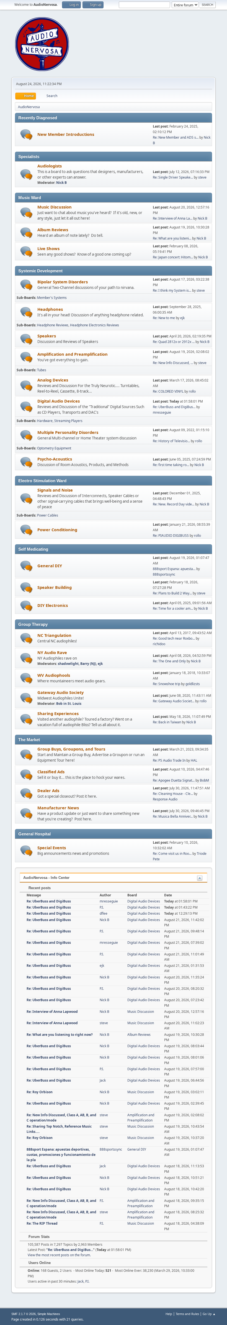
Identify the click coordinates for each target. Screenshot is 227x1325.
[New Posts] (26, 134)
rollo (192, 391)
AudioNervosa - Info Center (46, 878)
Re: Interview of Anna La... (172, 218)
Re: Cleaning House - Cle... (173, 793)
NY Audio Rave (52, 652)
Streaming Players (68, 420)
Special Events (51, 847)
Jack (103, 1080)
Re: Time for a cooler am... (173, 608)
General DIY (49, 565)
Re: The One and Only (169, 661)
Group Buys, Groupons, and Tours (71, 749)
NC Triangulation (54, 635)
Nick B (61, 182)
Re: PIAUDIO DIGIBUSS (171, 535)
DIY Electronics (52, 605)
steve (202, 177)
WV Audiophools (53, 675)
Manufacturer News (58, 807)
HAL (194, 760)
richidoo (159, 644)
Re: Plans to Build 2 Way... (172, 593)
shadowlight (68, 663)
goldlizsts (192, 683)
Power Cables (47, 515)
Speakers (46, 336)
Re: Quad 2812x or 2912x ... (174, 341)
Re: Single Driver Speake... (173, 177)
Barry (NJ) (88, 663)
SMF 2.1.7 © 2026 (23, 1314)
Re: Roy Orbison (40, 1092)
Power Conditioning (57, 529)
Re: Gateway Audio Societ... (173, 701)
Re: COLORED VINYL (168, 391)
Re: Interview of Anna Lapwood (52, 1011)
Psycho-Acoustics (54, 459)
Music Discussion (54, 207)
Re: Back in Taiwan (167, 722)
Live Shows (48, 248)
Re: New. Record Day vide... (173, 504)
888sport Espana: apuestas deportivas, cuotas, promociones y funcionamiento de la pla (61, 1154)
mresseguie (162, 412)
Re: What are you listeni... (172, 238)
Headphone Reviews (52, 325)
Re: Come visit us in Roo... (172, 853)
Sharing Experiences (58, 713)
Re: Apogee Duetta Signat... (174, 780)
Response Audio (165, 799)
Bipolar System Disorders (62, 281)
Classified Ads (51, 771)
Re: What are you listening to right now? (60, 1034)
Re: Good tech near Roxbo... (174, 638)
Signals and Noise (55, 490)
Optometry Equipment (54, 448)
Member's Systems (52, 297)
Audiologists (49, 166)
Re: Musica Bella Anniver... (173, 816)
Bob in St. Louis (68, 703)
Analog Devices (52, 380)
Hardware (45, 420)
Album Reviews (52, 229)
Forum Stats (38, 1237)
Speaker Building (54, 587)
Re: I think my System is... (172, 290)
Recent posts (39, 888)
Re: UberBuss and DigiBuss (49, 901)
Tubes (41, 370)
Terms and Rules (187, 1314)
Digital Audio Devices (58, 401)
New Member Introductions (65, 134)
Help (169, 1314)
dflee (103, 913)
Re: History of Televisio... (171, 441)
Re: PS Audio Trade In (169, 760)
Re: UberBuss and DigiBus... (174, 407)
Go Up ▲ (209, 1314)
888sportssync (164, 574)
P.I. (102, 907)
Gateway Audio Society (60, 692)
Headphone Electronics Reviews (94, 325)
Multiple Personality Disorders (67, 432)
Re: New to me (164, 318)
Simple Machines (48, 1314)
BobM (204, 780)
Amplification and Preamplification (72, 354)
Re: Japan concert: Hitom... (173, 257)
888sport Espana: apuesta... (174, 568)
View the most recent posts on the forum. (59, 1255)
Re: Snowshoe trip (166, 683)
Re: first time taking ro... (171, 464)
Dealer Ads (48, 790)
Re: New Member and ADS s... (175, 137)
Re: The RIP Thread (42, 1223)
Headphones (50, 309)
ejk (182, 318)
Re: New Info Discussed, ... (173, 362)
